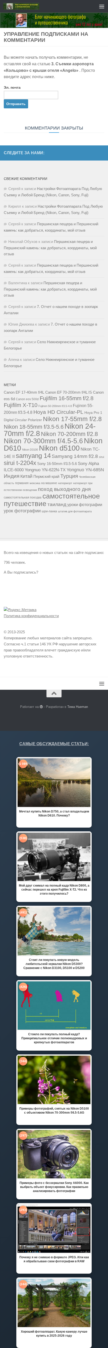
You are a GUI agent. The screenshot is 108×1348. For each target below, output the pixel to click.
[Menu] (101, 6)
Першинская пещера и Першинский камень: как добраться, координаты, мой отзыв (50, 247)
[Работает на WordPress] (41, 706)
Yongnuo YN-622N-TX (45, 469)
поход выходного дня (64, 489)
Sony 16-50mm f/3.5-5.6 (57, 464)
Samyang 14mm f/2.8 (75, 456)
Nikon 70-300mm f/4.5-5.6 (43, 441)
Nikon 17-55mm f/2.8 (72, 418)
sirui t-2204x (20, 462)
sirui (101, 456)
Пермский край (46, 477)
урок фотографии (22, 510)
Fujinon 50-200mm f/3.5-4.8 (55, 405)
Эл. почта (12, 87)
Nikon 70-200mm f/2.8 (69, 434)
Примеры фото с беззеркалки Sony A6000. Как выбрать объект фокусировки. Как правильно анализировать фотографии (54, 1187)
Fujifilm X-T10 (20, 405)
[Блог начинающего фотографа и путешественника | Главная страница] (27, 6)
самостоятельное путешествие (52, 500)
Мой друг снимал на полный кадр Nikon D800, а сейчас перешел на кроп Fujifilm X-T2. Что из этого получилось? (54, 889)
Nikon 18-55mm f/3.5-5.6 (34, 427)
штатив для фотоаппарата (75, 511)
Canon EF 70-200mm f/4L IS (68, 392)
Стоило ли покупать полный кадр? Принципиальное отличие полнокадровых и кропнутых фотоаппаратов (54, 1038)
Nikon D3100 (30, 449)
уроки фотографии (84, 505)
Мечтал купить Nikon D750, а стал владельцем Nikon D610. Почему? (54, 813)
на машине (49, 483)
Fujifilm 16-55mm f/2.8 (66, 398)
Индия (11, 476)
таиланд (56, 504)
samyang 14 (33, 455)
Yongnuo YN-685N (85, 469)
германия (22, 483)
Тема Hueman (77, 707)
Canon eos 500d (27, 399)
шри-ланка (49, 511)
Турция (69, 476)
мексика (35, 483)
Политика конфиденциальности (31, 616)
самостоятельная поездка (22, 497)
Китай (26, 476)
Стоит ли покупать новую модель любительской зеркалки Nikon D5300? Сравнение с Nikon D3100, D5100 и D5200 (54, 963)
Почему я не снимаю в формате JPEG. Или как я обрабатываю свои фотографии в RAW (54, 1259)
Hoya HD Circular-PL (58, 412)
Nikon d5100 (59, 448)
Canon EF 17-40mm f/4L (24, 392)
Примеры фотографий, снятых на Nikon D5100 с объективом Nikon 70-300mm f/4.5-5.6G (54, 1110)
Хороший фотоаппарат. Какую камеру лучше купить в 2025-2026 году (54, 1333)
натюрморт (65, 483)
